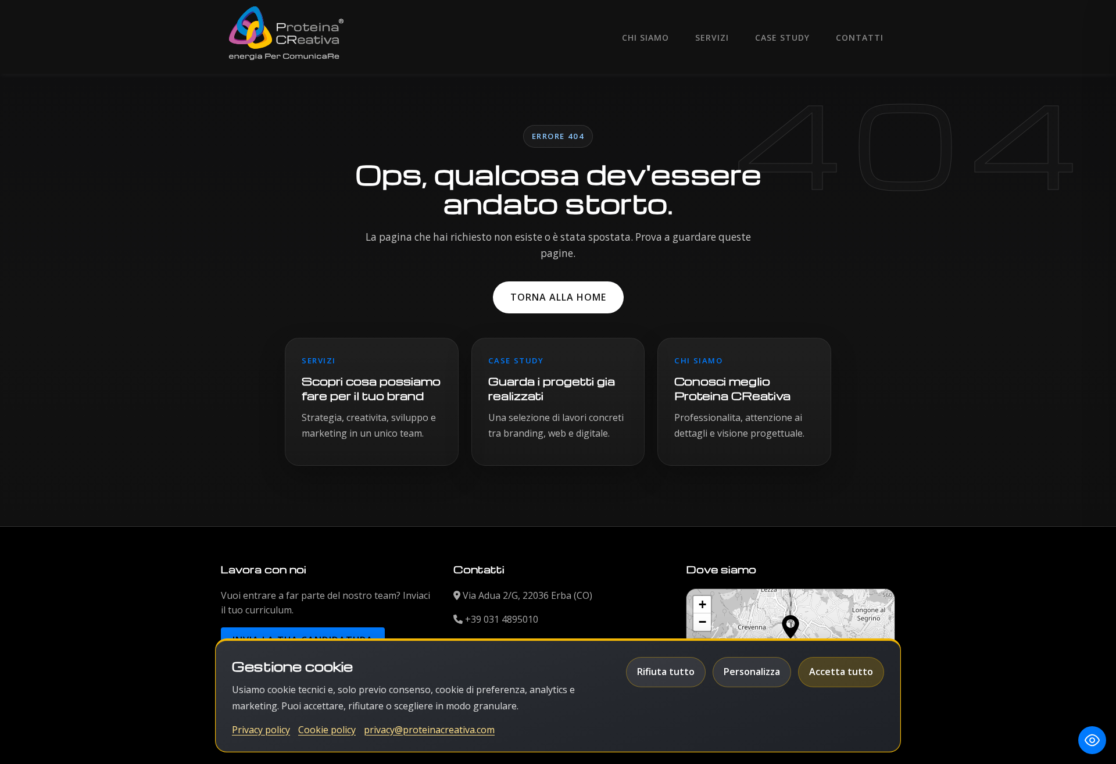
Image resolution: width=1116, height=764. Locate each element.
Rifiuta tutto (666, 671)
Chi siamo (645, 37)
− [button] (702, 622)
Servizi (712, 37)
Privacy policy (261, 729)
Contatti (860, 37)
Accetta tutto (841, 671)
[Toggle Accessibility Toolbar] (1092, 740)
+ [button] (702, 604)
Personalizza (752, 671)
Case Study (782, 37)
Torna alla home (558, 297)
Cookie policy (327, 729)
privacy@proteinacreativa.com (429, 729)
